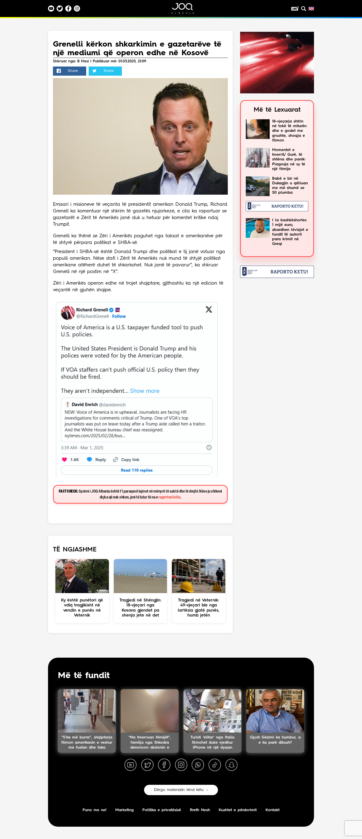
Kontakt (272, 810)
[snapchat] (231, 765)
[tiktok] (214, 765)
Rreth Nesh (200, 810)
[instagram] (181, 765)
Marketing (124, 810)
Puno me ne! (94, 810)
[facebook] (164, 765)
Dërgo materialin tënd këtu (179, 790)
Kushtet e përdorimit (238, 810)
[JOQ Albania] (186, 10)
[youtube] (130, 765)
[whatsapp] (197, 765)
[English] (311, 8)
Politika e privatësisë (161, 810)
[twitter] (147, 765)
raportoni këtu (170, 497)
